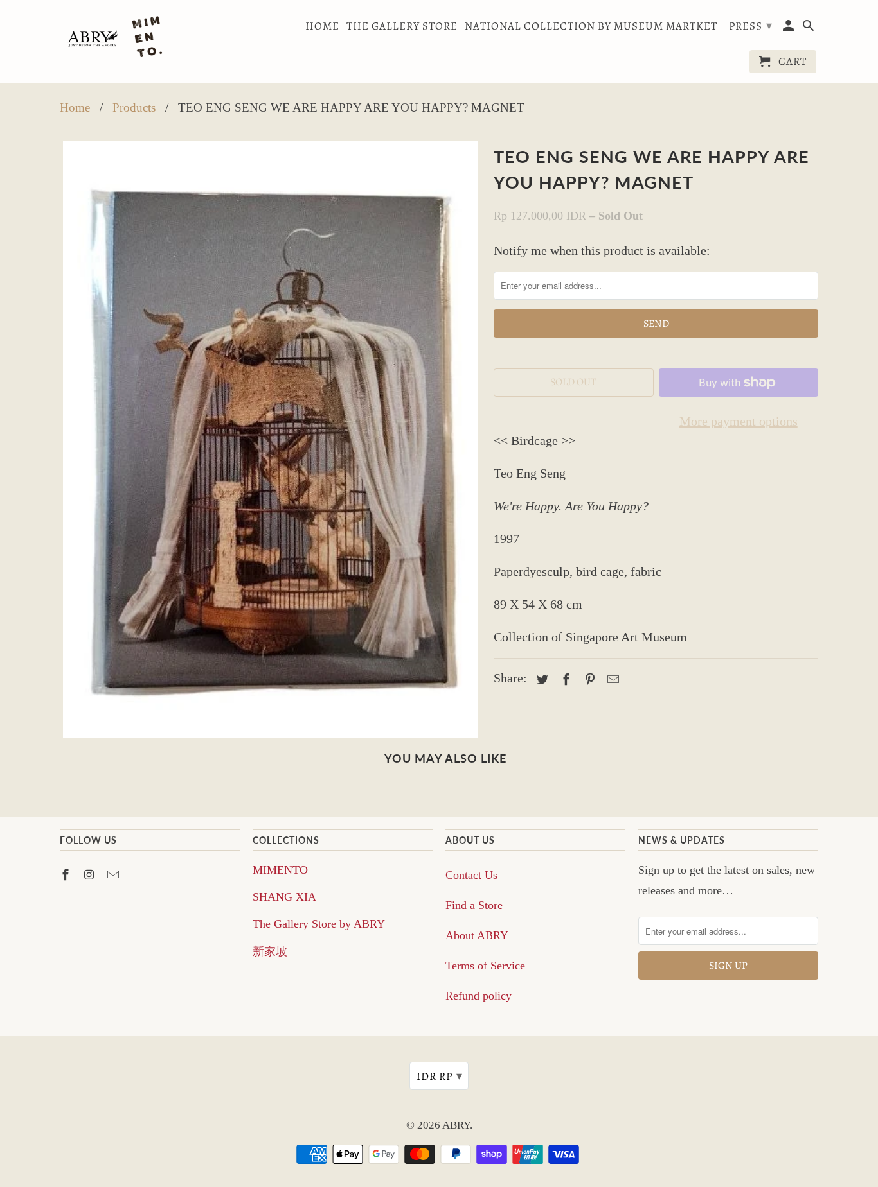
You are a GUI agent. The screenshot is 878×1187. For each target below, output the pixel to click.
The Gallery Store (402, 26)
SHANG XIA (284, 896)
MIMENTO (280, 869)
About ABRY (476, 935)
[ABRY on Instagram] (91, 875)
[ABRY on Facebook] (67, 875)
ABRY (456, 1125)
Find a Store (474, 905)
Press (751, 25)
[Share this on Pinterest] (588, 679)
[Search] (809, 28)
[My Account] (789, 28)
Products (134, 107)
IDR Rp (440, 1076)
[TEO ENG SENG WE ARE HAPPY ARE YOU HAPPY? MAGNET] (270, 439)
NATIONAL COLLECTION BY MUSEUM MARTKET (591, 26)
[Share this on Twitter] (540, 679)
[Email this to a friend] (611, 679)
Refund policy (478, 995)
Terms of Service (485, 965)
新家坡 (270, 951)
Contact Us (471, 875)
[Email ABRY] (114, 875)
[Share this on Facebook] (564, 679)
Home (322, 26)
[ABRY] (117, 38)
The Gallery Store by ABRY (319, 923)
